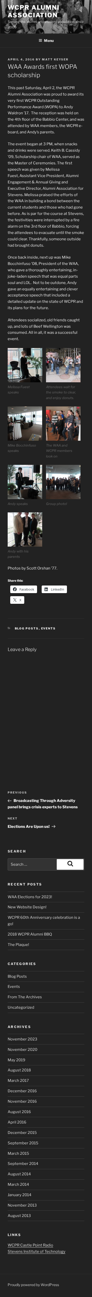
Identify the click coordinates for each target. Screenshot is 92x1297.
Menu (49, 40)
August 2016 (19, 1112)
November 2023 (22, 1039)
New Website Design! (27, 907)
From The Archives (25, 997)
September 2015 (23, 1143)
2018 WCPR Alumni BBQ (30, 934)
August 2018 (19, 1070)
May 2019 (16, 1060)
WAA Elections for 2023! (30, 897)
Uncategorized (21, 1007)
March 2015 (18, 1153)
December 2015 (22, 1132)
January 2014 (19, 1195)
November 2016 (22, 1101)
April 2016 (17, 1122)
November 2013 (22, 1205)
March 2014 (18, 1184)
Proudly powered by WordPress (33, 1285)
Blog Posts (27, 628)
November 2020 (22, 1049)
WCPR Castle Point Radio (30, 1245)
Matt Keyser (55, 59)
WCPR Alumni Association (34, 11)
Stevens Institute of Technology (36, 1251)
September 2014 (23, 1163)
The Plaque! (18, 944)
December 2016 (22, 1091)
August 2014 (19, 1174)
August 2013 (19, 1215)
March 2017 (18, 1080)
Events (48, 628)
